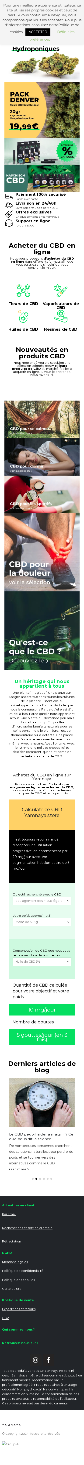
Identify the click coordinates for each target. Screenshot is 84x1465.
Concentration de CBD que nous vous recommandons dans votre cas (41, 953)
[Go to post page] (42, 1102)
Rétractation (11, 1241)
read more (18, 1169)
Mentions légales (15, 1262)
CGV (5, 1318)
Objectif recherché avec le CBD (37, 894)
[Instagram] (36, 1360)
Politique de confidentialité (22, 1271)
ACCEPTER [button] (38, 32)
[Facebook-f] (48, 1360)
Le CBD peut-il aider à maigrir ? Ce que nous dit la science (41, 1136)
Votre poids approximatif (31, 915)
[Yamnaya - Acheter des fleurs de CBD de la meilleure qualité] (11, 1424)
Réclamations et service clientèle (27, 1228)
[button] (33, 1179)
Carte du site (11, 1288)
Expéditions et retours (18, 1309)
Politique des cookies (18, 1280)
